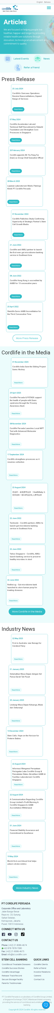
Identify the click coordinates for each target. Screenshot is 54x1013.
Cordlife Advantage (11, 971)
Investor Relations (42, 971)
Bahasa (47, 2)
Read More (18, 109)
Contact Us (39, 979)
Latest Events (21, 58)
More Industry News (27, 887)
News (47, 58)
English (40, 2)
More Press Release (27, 338)
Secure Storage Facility (12, 979)
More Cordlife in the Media (27, 611)
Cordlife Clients (41, 964)
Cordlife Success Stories (13, 968)
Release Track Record (12, 975)
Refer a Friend (31, 67)
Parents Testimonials (11, 983)
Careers (37, 975)
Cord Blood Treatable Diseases (16, 964)
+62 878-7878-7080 (13, 948)
